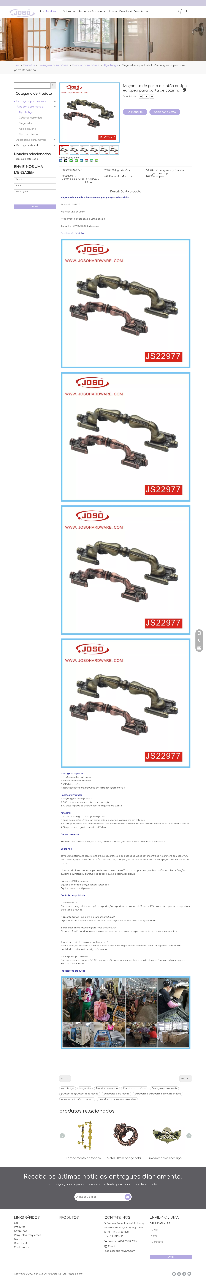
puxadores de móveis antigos (77, 1099)
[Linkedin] (179, 1274)
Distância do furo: (73, 179)
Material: (109, 170)
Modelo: (67, 170)
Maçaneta (25, 123)
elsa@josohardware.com (120, 1251)
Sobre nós (20, 1231)
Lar (16, 1223)
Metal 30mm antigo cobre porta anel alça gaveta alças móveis (125, 1158)
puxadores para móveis (116, 1094)
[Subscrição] (128, 1197)
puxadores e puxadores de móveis (79, 1094)
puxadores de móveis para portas (117, 1099)
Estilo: (149, 176)
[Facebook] (174, 1274)
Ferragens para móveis (31, 101)
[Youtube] (189, 1274)
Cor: (106, 176)
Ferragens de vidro (28, 145)
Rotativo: (67, 176)
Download (20, 1243)
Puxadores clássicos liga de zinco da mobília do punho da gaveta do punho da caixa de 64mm (166, 1158)
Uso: (149, 170)
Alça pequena (27, 129)
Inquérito (137, 112)
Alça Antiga (26, 112)
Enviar (35, 207)
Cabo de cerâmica (30, 117)
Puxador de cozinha (107, 1088)
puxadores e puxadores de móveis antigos (158, 1094)
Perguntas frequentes (27, 1235)
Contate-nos (21, 1247)
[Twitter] (184, 1274)
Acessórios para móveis (31, 140)
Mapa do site (75, 1274)
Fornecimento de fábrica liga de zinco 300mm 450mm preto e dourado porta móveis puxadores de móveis (85, 1158)
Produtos (19, 1227)
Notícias (19, 1239)
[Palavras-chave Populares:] (179, 11)
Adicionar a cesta (165, 112)
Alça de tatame (28, 134)
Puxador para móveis (29, 106)
